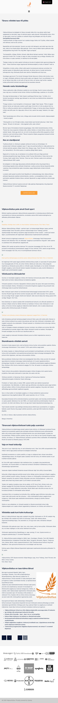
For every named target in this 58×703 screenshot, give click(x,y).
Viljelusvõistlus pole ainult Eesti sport (18, 209)
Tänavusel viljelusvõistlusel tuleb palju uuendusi (23, 425)
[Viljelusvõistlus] (29, 5)
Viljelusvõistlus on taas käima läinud (17, 568)
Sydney (30, 700)
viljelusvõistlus (29, 238)
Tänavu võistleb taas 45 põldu (15, 21)
